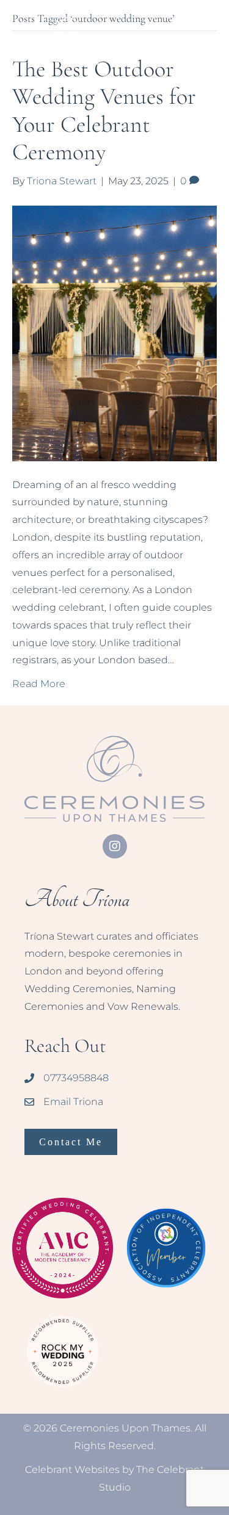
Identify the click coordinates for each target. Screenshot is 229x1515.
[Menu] (206, 22)
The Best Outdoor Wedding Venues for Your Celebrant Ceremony (104, 111)
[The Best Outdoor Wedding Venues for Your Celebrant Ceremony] (114, 332)
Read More (38, 683)
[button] (115, 846)
